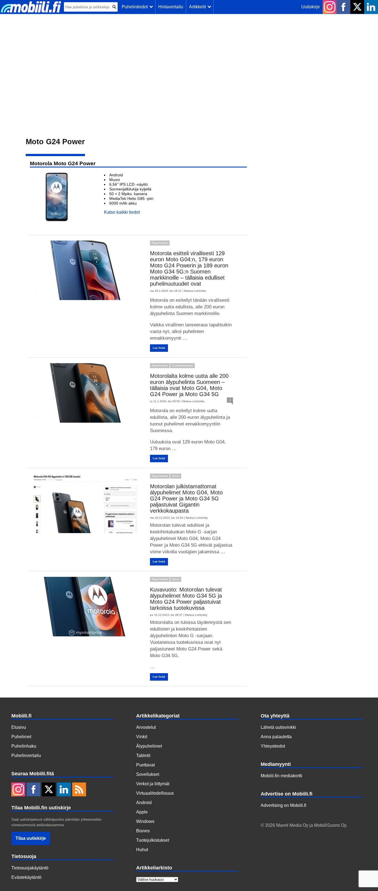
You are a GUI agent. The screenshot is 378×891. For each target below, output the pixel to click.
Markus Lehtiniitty (195, 290)
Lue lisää (159, 347)
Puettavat (145, 765)
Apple (142, 812)
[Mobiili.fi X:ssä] (357, 7)
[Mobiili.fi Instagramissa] (329, 7)
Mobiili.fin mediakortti (281, 775)
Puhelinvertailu (26, 755)
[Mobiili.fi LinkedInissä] (371, 7)
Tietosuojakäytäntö (29, 868)
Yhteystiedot (273, 746)
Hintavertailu (170, 6)
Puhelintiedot (136, 6)
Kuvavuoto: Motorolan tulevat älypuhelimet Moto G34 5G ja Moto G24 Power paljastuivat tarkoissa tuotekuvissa (186, 599)
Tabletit (143, 755)
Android (144, 802)
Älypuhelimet (160, 242)
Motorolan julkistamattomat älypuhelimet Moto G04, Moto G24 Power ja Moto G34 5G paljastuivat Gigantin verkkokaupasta (186, 498)
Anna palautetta (276, 736)
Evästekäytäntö (26, 877)
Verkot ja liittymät (152, 783)
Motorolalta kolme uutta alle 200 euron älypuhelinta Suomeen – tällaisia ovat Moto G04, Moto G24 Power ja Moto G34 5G (189, 385)
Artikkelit (198, 6)
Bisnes (143, 830)
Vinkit (141, 736)
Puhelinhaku (23, 746)
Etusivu (18, 727)
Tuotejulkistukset (182, 365)
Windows (145, 821)
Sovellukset (147, 774)
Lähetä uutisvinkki (278, 727)
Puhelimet (21, 736)
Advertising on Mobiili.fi (283, 805)
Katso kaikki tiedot (122, 212)
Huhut (176, 475)
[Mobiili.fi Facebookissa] (343, 7)
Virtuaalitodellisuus (155, 793)
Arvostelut (146, 727)
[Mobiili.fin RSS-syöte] (79, 789)
